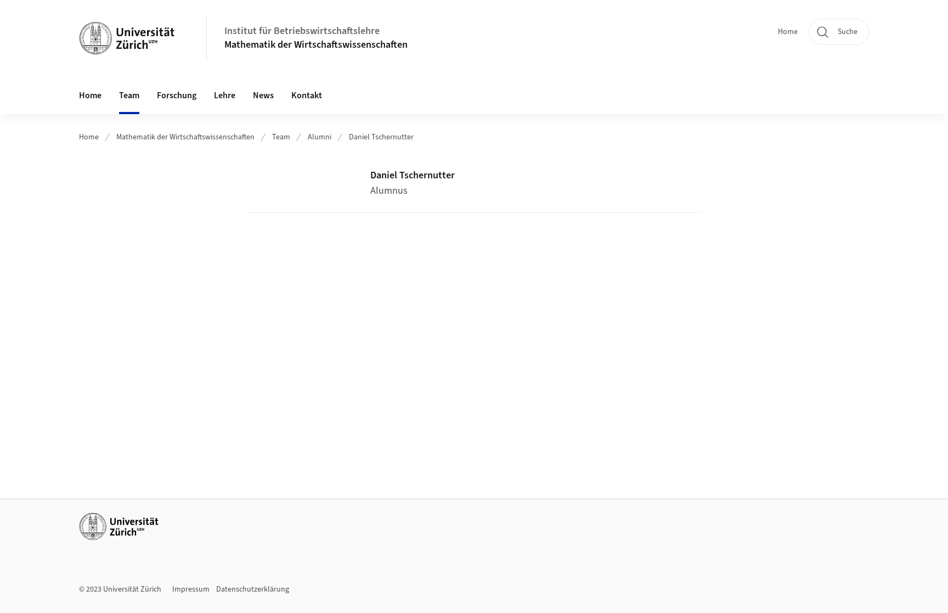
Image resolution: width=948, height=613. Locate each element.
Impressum (191, 589)
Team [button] (129, 95)
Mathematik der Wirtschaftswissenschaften (316, 45)
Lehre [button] (224, 95)
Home (788, 31)
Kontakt (306, 95)
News (263, 95)
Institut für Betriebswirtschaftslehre (302, 31)
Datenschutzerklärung (252, 589)
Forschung (176, 95)
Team (281, 137)
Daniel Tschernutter (381, 137)
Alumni (319, 137)
